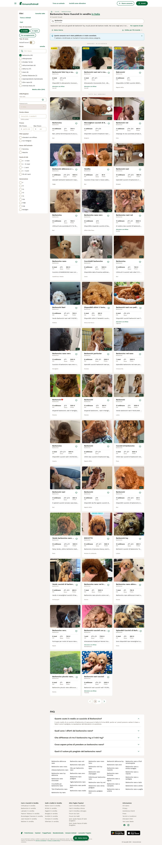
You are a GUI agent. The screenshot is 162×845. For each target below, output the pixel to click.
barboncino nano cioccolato (57, 779)
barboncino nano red (77, 761)
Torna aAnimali (25, 18)
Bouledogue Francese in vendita (32, 816)
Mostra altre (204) (38, 89)
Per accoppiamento (27, 35)
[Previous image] (85, 109)
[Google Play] (117, 833)
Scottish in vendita (51, 816)
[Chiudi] (141, 35)
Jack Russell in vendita (29, 819)
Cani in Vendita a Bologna (77, 811)
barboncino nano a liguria (113, 779)
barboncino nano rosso (59, 766)
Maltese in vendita (27, 821)
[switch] (32, 42)
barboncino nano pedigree (75, 777)
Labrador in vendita (27, 811)
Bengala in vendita (51, 813)
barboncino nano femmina (112, 774)
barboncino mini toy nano (95, 767)
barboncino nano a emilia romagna (132, 767)
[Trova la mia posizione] (43, 100)
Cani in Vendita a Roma (77, 808)
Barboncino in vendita (28, 808)
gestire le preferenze (79, 840)
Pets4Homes (28, 833)
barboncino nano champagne (94, 773)
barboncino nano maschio (112, 769)
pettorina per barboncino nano (97, 778)
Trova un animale (59, 3)
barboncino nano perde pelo (78, 786)
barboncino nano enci (114, 765)
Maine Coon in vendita (52, 806)
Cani (21, 22)
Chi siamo (126, 806)
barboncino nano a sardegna (132, 778)
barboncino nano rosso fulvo (96, 762)
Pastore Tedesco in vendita (30, 813)
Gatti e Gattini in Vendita (53, 803)
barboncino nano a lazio (134, 782)
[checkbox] (20, 55)
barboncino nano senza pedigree (96, 787)
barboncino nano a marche (132, 773)
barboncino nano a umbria (113, 790)
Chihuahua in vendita (28, 806)
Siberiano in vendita (51, 821)
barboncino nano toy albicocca (59, 774)
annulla (42, 46)
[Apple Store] (133, 833)
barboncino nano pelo (77, 765)
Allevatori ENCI (128, 819)
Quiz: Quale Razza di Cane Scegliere (78, 820)
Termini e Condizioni (129, 816)
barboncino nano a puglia (134, 789)
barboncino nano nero (77, 773)
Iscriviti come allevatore (77, 3)
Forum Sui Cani (74, 813)
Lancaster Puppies (84, 833)
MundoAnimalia (58, 833)
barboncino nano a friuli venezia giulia (134, 762)
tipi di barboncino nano (59, 789)
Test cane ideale (128, 821)
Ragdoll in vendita (51, 811)
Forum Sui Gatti (74, 816)
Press (124, 813)
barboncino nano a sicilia (134, 786)
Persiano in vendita (51, 819)
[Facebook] (124, 825)
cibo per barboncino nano (77, 769)
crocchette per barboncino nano (57, 785)
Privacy (125, 808)
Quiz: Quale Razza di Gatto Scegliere (78, 824)
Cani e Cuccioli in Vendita (29, 803)
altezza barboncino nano (60, 770)
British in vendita (51, 808)
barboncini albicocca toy (115, 761)
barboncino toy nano (59, 792)
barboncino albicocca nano (59, 762)
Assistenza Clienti (129, 811)
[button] (97, 108)
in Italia (96, 14)
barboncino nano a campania (113, 785)
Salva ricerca (58, 30)
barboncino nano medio (78, 791)
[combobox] (30, 100)
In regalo (35, 31)
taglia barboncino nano (78, 782)
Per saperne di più (136, 26)
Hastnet (37, 833)
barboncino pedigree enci (96, 792)
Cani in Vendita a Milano (77, 806)
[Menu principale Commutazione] (15, 3)
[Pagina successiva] (104, 701)
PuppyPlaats (46, 833)
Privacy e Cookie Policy (53, 840)
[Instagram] (128, 825)
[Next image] (109, 109)
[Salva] (76, 73)
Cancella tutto (40, 13)
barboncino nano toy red (97, 782)
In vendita (24, 31)
